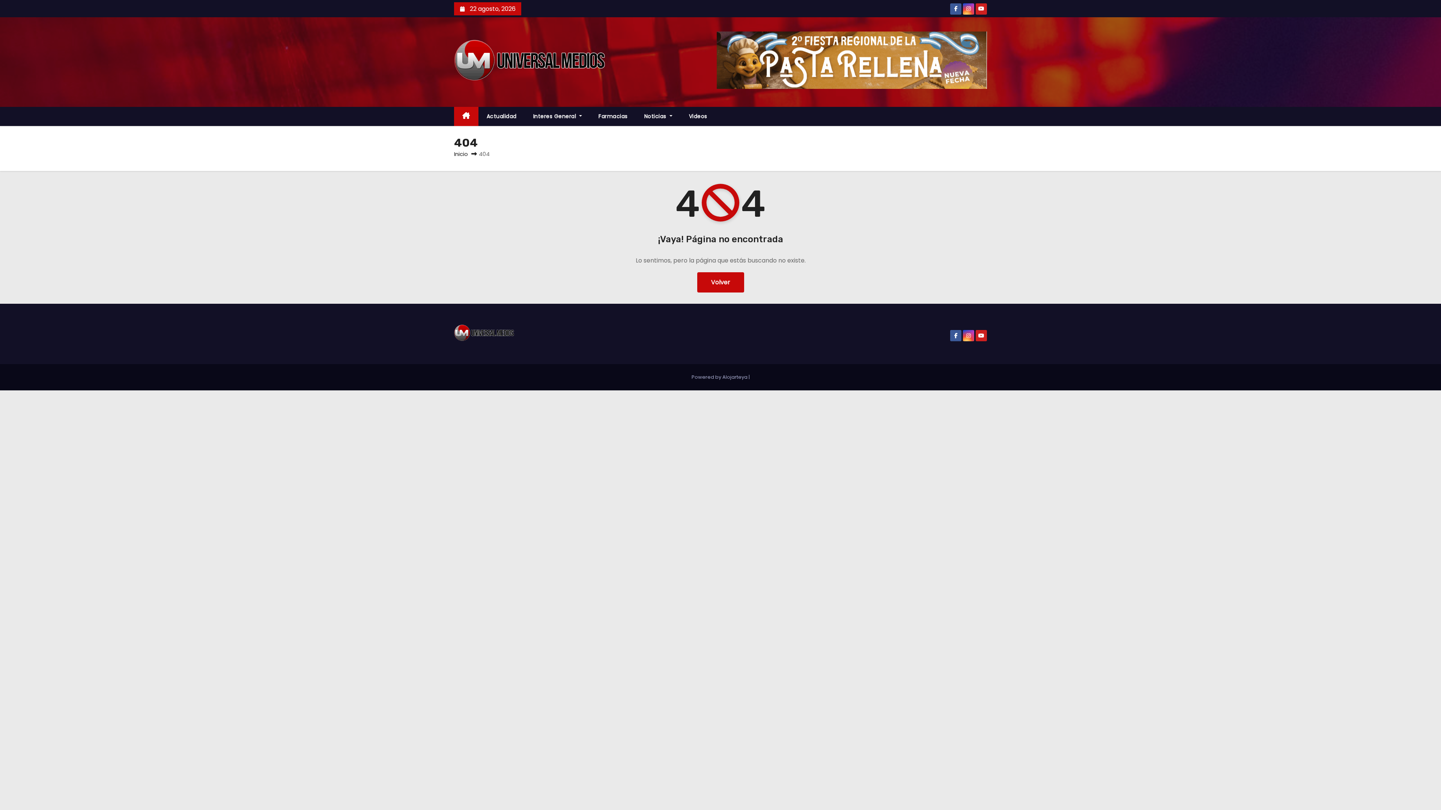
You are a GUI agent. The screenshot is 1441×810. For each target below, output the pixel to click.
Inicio (461, 154)
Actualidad (502, 116)
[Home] (466, 116)
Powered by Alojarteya (720, 377)
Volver (720, 282)
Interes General (555, 116)
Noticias (656, 116)
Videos (698, 116)
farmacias (613, 116)
